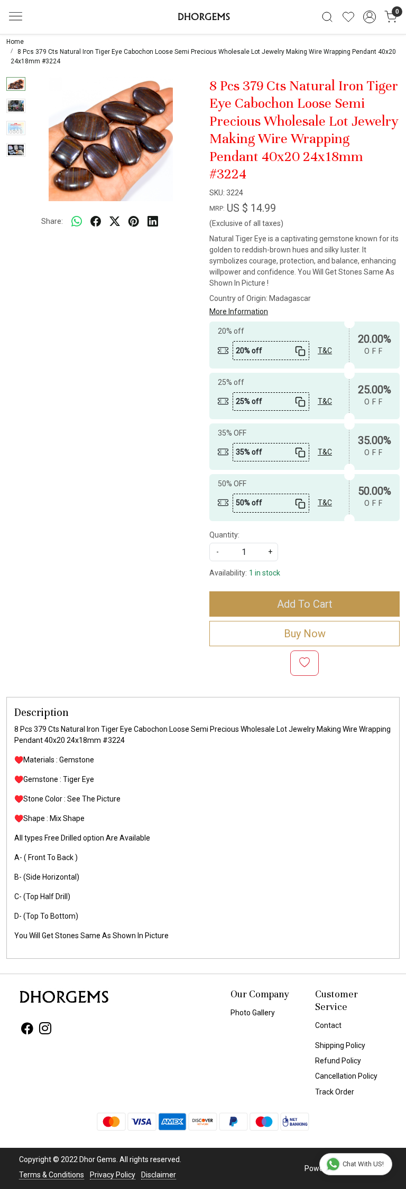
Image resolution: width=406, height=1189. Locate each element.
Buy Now (305, 633)
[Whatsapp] (76, 222)
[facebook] (95, 222)
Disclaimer (158, 1175)
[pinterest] (133, 222)
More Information (238, 311)
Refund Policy (338, 1060)
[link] (327, 17)
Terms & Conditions (51, 1175)
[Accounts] (369, 17)
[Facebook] (27, 1030)
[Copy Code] (299, 350)
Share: (52, 221)
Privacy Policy (112, 1175)
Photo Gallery (252, 1012)
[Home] (203, 17)
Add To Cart (305, 604)
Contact (328, 1025)
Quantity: (224, 535)
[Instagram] (45, 1030)
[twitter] (114, 222)
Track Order (334, 1092)
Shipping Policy (340, 1045)
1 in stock (264, 573)
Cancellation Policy (346, 1076)
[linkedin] (152, 222)
